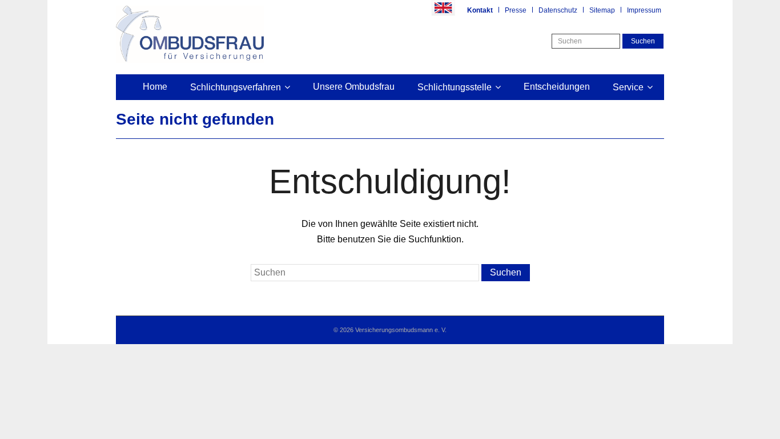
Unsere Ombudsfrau (354, 86)
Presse (515, 10)
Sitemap (602, 10)
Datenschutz (557, 10)
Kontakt (480, 10)
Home (155, 86)
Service (628, 87)
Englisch (443, 8)
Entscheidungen (557, 86)
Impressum (644, 10)
